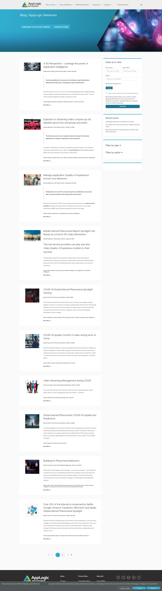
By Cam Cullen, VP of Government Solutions (54, 297)
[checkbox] (122, 87)
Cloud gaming (73, 486)
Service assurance (79, 102)
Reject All (153, 588)
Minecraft (91, 317)
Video (48, 270)
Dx (71, 102)
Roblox (87, 317)
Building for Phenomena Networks (61, 461)
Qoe (62, 157)
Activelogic (80, 486)
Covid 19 (72, 317)
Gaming (68, 317)
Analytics (66, 102)
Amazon (87, 535)
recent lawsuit (73, 150)
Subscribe (99, 576)
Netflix (49, 363)
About (62, 576)
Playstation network (52, 317)
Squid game (92, 157)
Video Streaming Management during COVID (67, 381)
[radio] (109, 87)
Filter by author (113, 152)
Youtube (53, 363)
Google (49, 535)
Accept (139, 588)
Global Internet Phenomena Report (70, 473)
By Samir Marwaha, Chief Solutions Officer (54, 127)
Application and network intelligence (70, 213)
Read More (46, 105)
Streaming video (82, 157)
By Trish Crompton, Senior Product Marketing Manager (57, 385)
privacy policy (44, 584)
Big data (49, 102)
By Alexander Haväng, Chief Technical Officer (55, 71)
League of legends (80, 317)
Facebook (61, 535)
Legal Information (84, 581)
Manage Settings (125, 588)
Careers (63, 581)
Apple (57, 535)
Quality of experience (57, 102)
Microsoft (81, 535)
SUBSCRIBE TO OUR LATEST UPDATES (36, 27)
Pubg (59, 317)
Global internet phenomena (63, 363)
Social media (58, 486)
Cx (73, 102)
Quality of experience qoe (53, 157)
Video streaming (68, 157)
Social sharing (65, 486)
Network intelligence (70, 270)
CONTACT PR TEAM (61, 27)
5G (69, 102)
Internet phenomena (80, 485)
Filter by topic (113, 145)
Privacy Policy (83, 576)
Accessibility (100, 581)
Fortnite (63, 317)
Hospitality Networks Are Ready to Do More (120, 122)
